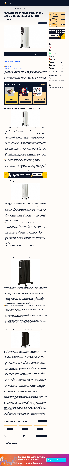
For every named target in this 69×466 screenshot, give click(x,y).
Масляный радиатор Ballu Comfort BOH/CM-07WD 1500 (41, 54)
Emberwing (53, 59)
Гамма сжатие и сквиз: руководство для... (9, 427)
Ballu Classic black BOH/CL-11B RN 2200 (13, 68)
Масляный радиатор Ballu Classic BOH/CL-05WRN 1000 (16, 54)
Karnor (39, 97)
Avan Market (54, 50)
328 (26, 99)
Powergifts (53, 53)
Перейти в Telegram (56, 460)
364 (12, 99)
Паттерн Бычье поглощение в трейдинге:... (40, 427)
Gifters (52, 62)
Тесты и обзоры (11, 7)
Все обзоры (43, 84)
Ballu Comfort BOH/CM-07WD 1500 (12, 63)
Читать (10, 429)
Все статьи (43, 421)
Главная (5, 7)
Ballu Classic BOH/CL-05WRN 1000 (12, 61)
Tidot (11, 97)
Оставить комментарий (41, 435)
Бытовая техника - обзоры (20, 7)
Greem (52, 56)
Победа (52, 47)
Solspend (53, 65)
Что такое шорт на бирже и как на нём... (25, 427)
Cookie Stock (54, 44)
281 (39, 99)
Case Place (53, 68)
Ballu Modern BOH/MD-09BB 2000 (12, 66)
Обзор (11, 101)
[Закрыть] (67, 455)
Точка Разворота (25, 97)
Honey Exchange (54, 71)
